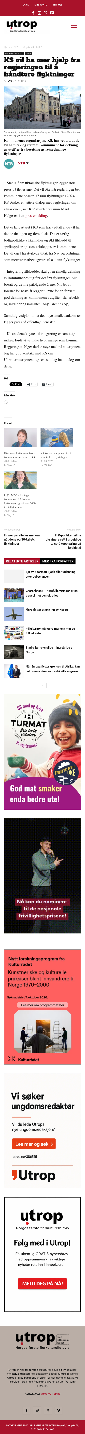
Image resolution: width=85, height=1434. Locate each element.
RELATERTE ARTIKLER (22, 561)
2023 (16, 47)
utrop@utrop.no (50, 1393)
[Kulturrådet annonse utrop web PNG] (42, 1063)
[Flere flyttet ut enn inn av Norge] (14, 614)
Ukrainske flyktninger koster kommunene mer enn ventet (20, 455)
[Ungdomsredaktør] (42, 1187)
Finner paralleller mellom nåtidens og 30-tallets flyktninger (22, 539)
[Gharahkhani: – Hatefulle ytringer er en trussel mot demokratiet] (14, 595)
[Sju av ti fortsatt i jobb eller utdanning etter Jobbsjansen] (14, 576)
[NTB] (12, 164)
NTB (10, 81)
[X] (48, 1410)
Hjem (7, 47)
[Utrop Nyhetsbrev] (42, 1311)
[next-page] (48, 685)
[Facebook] (26, 1410)
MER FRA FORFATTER (58, 561)
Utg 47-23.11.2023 (33, 47)
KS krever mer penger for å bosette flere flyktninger (56, 455)
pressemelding (36, 215)
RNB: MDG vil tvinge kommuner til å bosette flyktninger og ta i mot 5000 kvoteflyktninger (20, 501)
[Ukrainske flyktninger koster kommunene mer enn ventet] (20, 437)
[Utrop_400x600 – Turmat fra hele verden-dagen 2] (42, 808)
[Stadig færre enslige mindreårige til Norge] (14, 652)
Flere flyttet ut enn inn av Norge (47, 610)
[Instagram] (37, 1410)
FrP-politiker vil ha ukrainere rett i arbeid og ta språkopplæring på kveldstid (63, 541)
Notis (28, 53)
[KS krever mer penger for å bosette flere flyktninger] (57, 437)
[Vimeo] (58, 1410)
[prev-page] (42, 685)
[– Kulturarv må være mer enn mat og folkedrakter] (14, 633)
